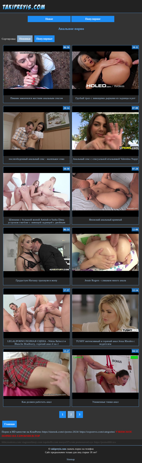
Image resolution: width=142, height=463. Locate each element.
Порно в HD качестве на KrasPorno (21, 431)
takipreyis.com (58, 449)
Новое (49, 18)
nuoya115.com (67, 442)
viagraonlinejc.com (32, 442)
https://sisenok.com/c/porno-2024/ (60, 431)
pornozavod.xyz (84, 442)
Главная (9, 424)
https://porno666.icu (105, 442)
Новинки (24, 38)
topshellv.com (50, 442)
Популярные (44, 38)
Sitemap (71, 459)
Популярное (92, 18)
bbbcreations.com (11, 442)
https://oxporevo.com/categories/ (97, 431)
